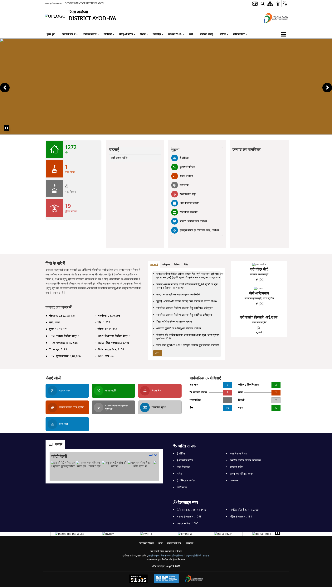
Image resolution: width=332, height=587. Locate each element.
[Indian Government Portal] (223, 534)
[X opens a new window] (261, 280)
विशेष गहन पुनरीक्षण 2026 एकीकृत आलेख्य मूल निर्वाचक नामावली (187, 345)
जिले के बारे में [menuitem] (68, 34)
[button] (284, 34)
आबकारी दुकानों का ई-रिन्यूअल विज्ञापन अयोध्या (178, 328)
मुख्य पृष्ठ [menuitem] (51, 34)
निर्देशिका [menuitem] (108, 34)
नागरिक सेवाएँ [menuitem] (206, 34)
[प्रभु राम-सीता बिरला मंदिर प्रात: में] (140, 464)
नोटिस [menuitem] (223, 34)
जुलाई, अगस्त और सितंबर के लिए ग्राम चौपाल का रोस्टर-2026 (186, 301)
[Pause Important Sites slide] (277, 532)
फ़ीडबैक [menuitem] (189, 543)
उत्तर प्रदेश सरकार (53, 3)
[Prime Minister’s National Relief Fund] (146, 534)
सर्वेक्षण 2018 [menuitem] (175, 34)
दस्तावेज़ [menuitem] (157, 34)
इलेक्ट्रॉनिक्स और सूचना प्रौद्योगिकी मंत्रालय (190, 555)
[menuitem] (254, 3)
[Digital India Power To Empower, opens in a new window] (194, 579)
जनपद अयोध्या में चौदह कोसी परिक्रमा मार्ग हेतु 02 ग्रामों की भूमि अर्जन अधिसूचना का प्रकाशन (186, 286)
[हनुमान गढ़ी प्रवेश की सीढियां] (114, 464)
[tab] (154, 265)
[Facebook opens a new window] (257, 280)
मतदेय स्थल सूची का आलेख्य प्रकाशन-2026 (178, 295)
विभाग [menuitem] (142, 34)
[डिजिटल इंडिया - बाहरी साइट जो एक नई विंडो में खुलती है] (271, 26)
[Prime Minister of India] (185, 534)
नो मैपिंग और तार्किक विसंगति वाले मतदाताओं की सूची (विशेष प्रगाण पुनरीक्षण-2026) (187, 337)
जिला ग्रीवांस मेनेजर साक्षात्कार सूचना (174, 322)
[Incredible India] (69, 534)
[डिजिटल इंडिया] (261, 534)
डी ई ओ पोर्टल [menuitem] (126, 34)
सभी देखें (153, 456)
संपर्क (260, 332)
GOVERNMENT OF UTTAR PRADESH (85, 3)
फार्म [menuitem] (191, 34)
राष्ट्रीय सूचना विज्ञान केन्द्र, (160, 555)
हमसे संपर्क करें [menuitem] (174, 543)
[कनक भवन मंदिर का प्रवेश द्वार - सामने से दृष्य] (88, 464)
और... (157, 353)
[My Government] (108, 534)
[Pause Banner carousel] (6, 128)
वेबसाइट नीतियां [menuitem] (146, 543)
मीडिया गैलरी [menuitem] (239, 34)
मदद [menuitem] (161, 543)
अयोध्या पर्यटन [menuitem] (89, 34)
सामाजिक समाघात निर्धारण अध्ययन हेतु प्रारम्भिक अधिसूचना (184, 308)
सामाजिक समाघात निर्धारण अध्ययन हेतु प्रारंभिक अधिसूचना (184, 315)
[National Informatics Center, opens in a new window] (166, 579)
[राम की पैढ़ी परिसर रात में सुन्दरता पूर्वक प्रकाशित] (63, 464)
